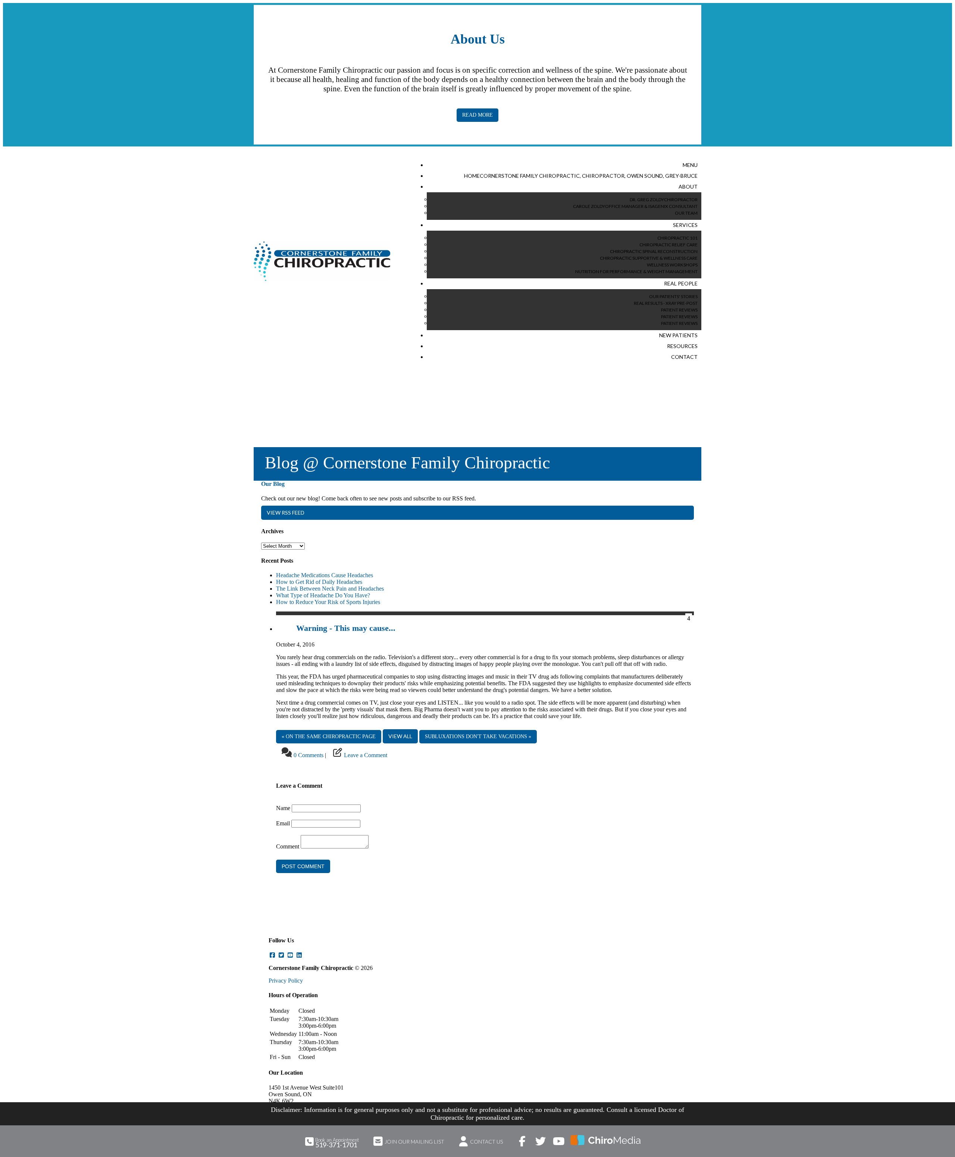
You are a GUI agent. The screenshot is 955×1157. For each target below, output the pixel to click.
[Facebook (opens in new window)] (272, 955)
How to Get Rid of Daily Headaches (319, 582)
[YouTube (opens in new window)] (290, 955)
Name (283, 808)
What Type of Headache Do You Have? (323, 595)
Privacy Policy (286, 980)
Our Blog (273, 484)
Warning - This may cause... (345, 628)
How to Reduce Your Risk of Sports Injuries (328, 602)
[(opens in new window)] (605, 1140)
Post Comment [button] (303, 866)
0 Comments (308, 755)
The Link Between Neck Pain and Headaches (330, 588)
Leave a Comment (365, 755)
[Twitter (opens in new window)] (281, 955)
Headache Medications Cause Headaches (324, 575)
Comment (287, 846)
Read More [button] (477, 115)
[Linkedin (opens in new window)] (299, 955)
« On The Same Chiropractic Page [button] (329, 736)
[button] (690, 165)
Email (283, 823)
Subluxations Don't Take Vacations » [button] (478, 736)
